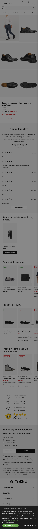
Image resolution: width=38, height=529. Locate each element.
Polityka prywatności (13, 520)
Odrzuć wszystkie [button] (27, 525)
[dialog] (19, 264)
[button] (19, 522)
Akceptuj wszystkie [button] (11, 525)
